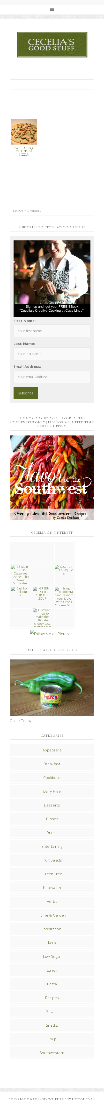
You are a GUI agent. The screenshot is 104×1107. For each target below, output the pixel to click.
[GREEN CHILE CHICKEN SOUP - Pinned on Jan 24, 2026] (42, 593)
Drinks (51, 832)
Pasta (52, 983)
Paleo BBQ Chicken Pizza (23, 151)
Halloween (52, 887)
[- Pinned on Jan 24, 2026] (20, 610)
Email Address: (27, 366)
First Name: (25, 320)
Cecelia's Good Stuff (52, 44)
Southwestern (52, 1052)
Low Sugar (52, 956)
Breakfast (52, 763)
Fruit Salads (52, 860)
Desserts (52, 805)
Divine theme (54, 1099)
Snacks (52, 1025)
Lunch (52, 970)
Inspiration (52, 928)
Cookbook (51, 777)
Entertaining (52, 846)
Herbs (52, 901)
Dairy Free (52, 791)
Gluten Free (52, 873)
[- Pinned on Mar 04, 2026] (20, 545)
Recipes (52, 997)
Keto (52, 942)
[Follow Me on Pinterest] (52, 633)
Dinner (52, 818)
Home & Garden (52, 915)
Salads (52, 1011)
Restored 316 (84, 1099)
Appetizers (52, 750)
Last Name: (24, 343)
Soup (52, 1039)
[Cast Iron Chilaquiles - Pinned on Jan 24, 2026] (64, 570)
